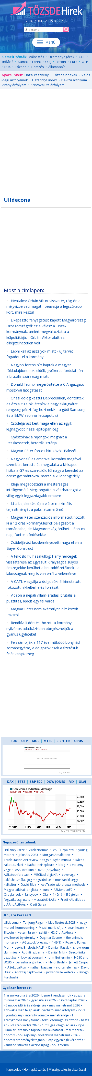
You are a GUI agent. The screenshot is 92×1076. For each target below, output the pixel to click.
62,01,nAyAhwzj (49, 870)
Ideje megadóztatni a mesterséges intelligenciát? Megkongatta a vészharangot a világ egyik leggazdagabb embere (43, 490)
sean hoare (76, 927)
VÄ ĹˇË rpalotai (63, 850)
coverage (68, 874)
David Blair (29, 884)
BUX (7, 66)
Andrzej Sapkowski (28, 972)
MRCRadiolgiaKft (45, 874)
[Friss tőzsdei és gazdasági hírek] (46, 8)
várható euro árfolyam (58, 1010)
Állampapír (56, 66)
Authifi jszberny (33, 952)
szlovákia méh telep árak (22, 1010)
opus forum (60, 1045)
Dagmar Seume (51, 937)
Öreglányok (12, 894)
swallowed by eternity (19, 937)
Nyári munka (62, 860)
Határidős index (44, 80)
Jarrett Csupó (78, 962)
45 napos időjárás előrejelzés (25, 1005)
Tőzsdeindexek (65, 75)
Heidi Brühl (57, 962)
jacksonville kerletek (60, 972)
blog (62, 865)
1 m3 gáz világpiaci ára (58, 1025)
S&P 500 (36, 781)
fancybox (31, 894)
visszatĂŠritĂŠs (45, 899)
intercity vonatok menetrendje (47, 1015)
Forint (36, 61)
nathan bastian (41, 967)
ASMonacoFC (63, 889)
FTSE (21, 781)
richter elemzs (66, 967)
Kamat (23, 61)
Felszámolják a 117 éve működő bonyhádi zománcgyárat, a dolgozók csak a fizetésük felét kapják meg (43, 648)
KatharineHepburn (40, 865)
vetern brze (26, 932)
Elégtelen (72, 894)
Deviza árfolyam (74, 80)
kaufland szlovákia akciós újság (26, 1045)
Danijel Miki (56, 952)
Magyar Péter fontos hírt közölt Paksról (43, 450)
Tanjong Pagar (33, 922)
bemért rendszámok (56, 995)
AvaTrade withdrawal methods (63, 884)
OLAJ (82, 781)
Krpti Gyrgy (38, 904)
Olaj (48, 61)
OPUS (78, 741)
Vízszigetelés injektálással (67, 1069)
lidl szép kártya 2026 (24, 1025)
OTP (85, 61)
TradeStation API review (21, 860)
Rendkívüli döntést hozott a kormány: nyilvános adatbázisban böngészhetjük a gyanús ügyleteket (39, 628)
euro (46, 889)
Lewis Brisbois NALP (29, 947)
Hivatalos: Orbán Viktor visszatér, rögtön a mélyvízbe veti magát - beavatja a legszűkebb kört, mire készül (44, 306)
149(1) (57, 894)
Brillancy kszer (14, 850)
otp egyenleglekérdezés (65, 1040)
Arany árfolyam (14, 85)
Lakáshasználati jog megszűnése (27, 880)
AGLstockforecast (16, 874)
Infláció (8, 61)
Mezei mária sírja (51, 927)
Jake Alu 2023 (28, 855)
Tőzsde (21, 66)
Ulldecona (11, 922)
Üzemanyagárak (61, 57)
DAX (10, 781)
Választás (36, 57)
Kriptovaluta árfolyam (47, 85)
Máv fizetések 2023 (62, 922)
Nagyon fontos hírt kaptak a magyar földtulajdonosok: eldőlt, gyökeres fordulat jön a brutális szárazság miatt (44, 370)
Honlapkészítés (35, 1069)
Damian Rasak (58, 947)
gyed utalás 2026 (43, 1000)
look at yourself (32, 957)
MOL (35, 741)
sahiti (43, 932)
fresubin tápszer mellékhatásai (40, 1030)
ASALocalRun (24, 870)
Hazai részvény (37, 75)
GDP (82, 57)
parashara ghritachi (30, 962)
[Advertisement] (46, 140)
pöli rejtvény (27, 1035)
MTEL (48, 741)
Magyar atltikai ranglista (21, 889)
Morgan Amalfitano (56, 855)
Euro (73, 61)
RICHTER (63, 741)
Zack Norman (39, 850)
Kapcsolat (13, 1069)
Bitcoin (61, 61)
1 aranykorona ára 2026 (21, 995)
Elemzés (37, 66)
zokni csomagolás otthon (60, 1020)
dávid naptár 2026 (72, 1000)
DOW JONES (56, 781)
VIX (71, 781)
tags (45, 860)
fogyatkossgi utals (17, 899)
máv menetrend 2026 (64, 1005)
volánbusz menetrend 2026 (58, 1035)
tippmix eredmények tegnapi (24, 1040)
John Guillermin (59, 957)
